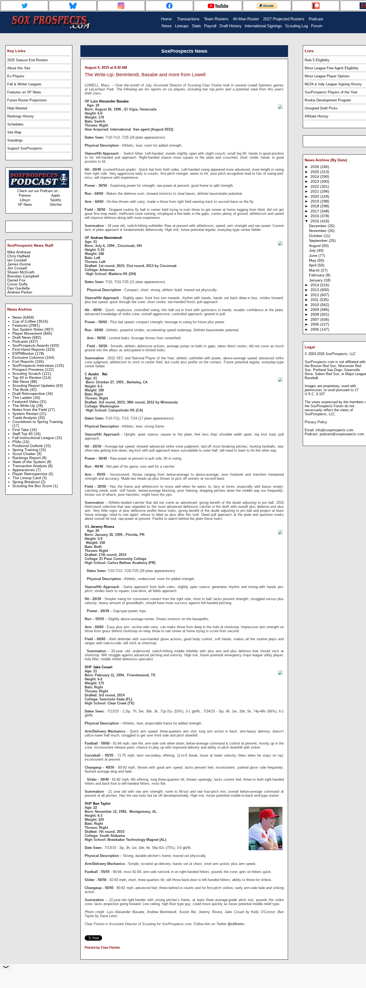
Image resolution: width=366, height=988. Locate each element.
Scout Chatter (24, 454)
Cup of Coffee (24, 321)
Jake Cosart (102, 667)
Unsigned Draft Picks (321, 108)
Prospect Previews (28, 370)
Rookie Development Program (328, 100)
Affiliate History (316, 116)
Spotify (55, 200)
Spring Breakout (26, 482)
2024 (315, 177)
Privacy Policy (316, 422)
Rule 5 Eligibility (317, 60)
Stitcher (56, 205)
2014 (315, 285)
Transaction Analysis (30, 466)
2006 (315, 324)
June (313, 256)
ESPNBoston (23, 354)
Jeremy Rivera (102, 527)
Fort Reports (23, 362)
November (318, 231)
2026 (315, 167)
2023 (315, 182)
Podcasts (20, 341)
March (315, 270)
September (319, 241)
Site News (21, 382)
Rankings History (20, 116)
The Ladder (22, 398)
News (17, 317)
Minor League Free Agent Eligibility (331, 68)
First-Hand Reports (29, 350)
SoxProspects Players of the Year (331, 92)
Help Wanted (17, 108)
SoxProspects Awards (31, 346)
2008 (315, 314)
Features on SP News (24, 92)
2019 (315, 201)
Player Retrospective (30, 474)
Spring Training (25, 450)
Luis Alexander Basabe (110, 101)
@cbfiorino (235, 924)
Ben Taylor (102, 804)
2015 (315, 221)
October (316, 236)
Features (20, 325)
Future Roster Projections (27, 100)
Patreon (25, 195)
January (316, 280)
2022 (315, 187)
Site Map (14, 132)
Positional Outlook (28, 446)
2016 (315, 216)
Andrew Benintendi (107, 238)
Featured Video (26, 402)
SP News (25, 205)
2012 (315, 295)
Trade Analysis (25, 418)
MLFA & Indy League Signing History (333, 84)
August (315, 246)
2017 (315, 211)
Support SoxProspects (24, 148)
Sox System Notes (28, 329)
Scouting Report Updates (34, 386)
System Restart (25, 414)
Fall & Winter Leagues (24, 84)
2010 (315, 305)
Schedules (15, 124)
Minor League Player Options (327, 76)
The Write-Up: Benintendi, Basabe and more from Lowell (145, 74)
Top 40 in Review (27, 378)
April (313, 265)
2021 (315, 191)
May (313, 260)
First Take (21, 430)
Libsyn (25, 200)
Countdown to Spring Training (37, 422)
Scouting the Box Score (32, 486)
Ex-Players (15, 76)
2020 (315, 196)
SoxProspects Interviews (33, 366)
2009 (315, 310)
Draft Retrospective (29, 394)
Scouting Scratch (27, 374)
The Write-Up (24, 406)
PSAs (17, 442)
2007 (315, 320)
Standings (15, 140)
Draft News (22, 337)
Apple (55, 195)
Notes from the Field (30, 410)
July (313, 251)
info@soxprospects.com (334, 430)
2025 (315, 172)
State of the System (29, 462)
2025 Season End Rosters (27, 60)
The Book (21, 390)
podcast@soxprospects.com (342, 434)
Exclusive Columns (28, 358)
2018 (315, 206)
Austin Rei (97, 374)
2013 (315, 290)
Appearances (24, 470)
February (317, 275)
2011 (315, 300)
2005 (315, 329)
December (318, 226)
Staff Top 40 (23, 434)
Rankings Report (27, 458)
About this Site (18, 68)
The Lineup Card (27, 478)
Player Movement (27, 333)
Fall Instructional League (33, 438)
